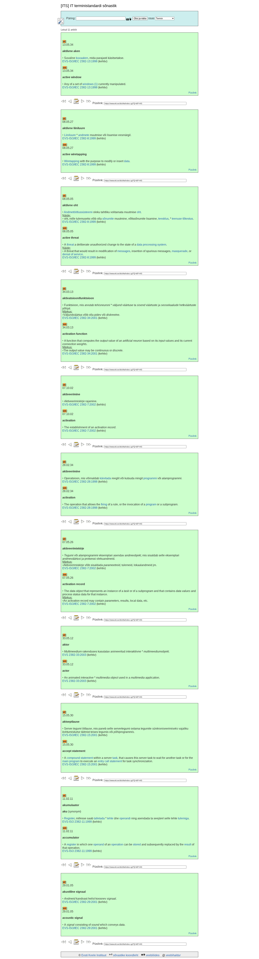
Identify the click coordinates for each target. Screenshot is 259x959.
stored (137, 844)
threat (70, 244)
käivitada (105, 478)
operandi (125, 818)
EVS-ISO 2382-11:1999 (77, 821)
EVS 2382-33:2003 (74, 654)
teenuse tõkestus (182, 218)
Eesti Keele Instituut (93, 955)
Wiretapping (71, 161)
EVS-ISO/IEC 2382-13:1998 (79, 61)
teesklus (163, 218)
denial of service (72, 254)
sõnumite (108, 218)
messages (123, 251)
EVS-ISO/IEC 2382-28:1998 (79, 481)
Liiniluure (70, 135)
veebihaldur (173, 955)
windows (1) (90, 84)
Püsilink (193, 92)
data (127, 161)
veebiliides (152, 955)
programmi (150, 478)
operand (98, 844)
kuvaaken (82, 57)
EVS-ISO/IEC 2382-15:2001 (79, 735)
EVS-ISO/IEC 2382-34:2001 (79, 317)
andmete (83, 135)
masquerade (179, 251)
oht (139, 212)
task (115, 757)
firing (104, 504)
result (187, 844)
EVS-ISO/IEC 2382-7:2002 (79, 404)
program (151, 504)
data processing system (151, 244)
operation (117, 844)
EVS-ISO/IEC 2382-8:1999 (79, 138)
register (71, 844)
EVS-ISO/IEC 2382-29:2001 (79, 901)
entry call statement (110, 761)
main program (71, 761)
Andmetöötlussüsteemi (78, 212)
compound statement (80, 757)
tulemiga (183, 818)
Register (69, 818)
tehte (110, 818)
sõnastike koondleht (125, 955)
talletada (99, 818)
